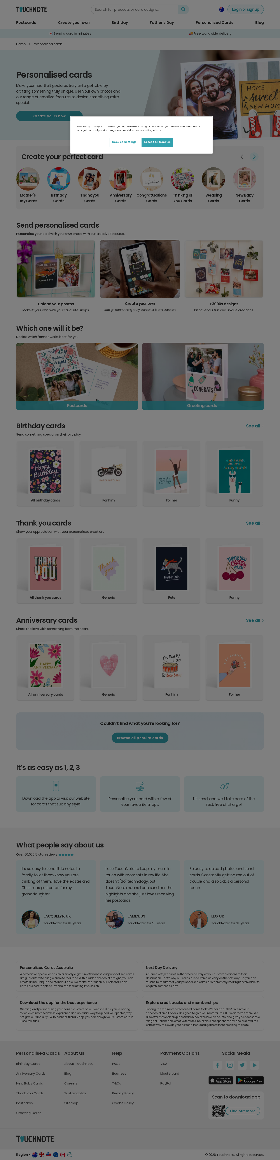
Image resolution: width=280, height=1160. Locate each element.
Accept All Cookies (157, 142)
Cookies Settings (124, 142)
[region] (141, 135)
